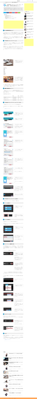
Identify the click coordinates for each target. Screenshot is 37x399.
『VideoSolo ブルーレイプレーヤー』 (7, 108)
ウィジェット (7, 398)
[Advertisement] (13, 25)
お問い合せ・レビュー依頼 (11, 398)
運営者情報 (15, 398)
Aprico (18, 0)
